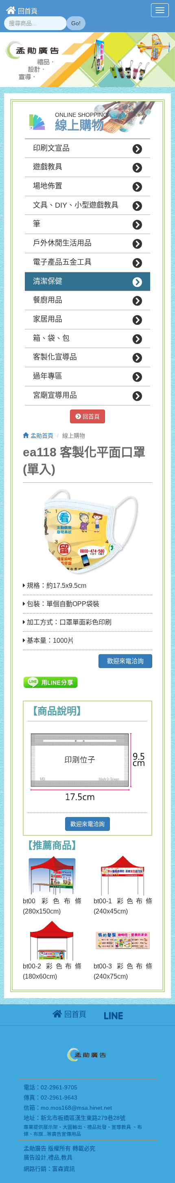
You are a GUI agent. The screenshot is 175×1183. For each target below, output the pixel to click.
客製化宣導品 (55, 357)
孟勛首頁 (42, 435)
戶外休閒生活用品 (62, 243)
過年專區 (47, 376)
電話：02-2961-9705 (50, 1087)
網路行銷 (35, 1168)
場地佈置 (47, 186)
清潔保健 (47, 281)
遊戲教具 (47, 167)
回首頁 (27, 11)
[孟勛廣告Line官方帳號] (113, 1014)
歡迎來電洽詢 (125, 660)
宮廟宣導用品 (55, 395)
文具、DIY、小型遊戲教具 (75, 205)
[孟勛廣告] (87, 1056)
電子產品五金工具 (62, 262)
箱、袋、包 (51, 338)
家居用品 (47, 319)
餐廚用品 (47, 300)
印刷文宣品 (51, 148)
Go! (76, 23)
